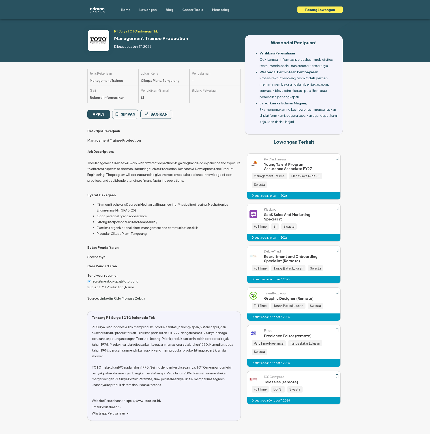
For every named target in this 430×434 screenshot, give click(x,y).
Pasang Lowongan (320, 10)
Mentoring (220, 10)
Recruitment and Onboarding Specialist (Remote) (291, 258)
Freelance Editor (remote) (288, 335)
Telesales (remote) (281, 382)
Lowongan (148, 10)
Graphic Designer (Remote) (289, 298)
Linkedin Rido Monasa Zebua (122, 298)
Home (125, 10)
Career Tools (192, 10)
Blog (169, 10)
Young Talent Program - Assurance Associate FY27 (288, 166)
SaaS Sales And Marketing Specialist (287, 216)
